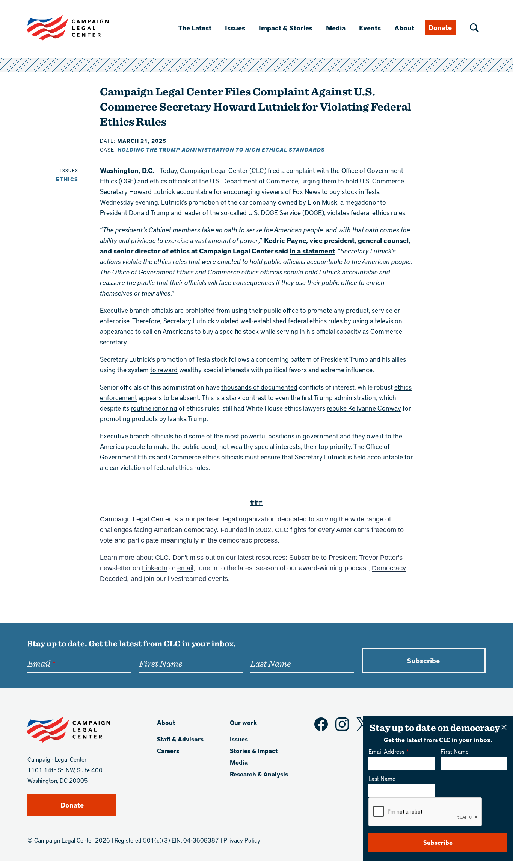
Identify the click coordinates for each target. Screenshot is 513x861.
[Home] (80, 28)
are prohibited (195, 310)
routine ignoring (154, 407)
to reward (164, 369)
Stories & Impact (254, 751)
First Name (455, 751)
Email (38, 663)
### (256, 501)
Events (370, 27)
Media (336, 27)
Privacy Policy (241, 840)
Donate (440, 27)
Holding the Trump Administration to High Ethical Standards (221, 149)
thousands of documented (259, 386)
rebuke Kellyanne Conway (364, 407)
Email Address (386, 751)
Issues (235, 27)
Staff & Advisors (180, 739)
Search (474, 28)
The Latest (194, 27)
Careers (168, 751)
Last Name (381, 778)
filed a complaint (291, 170)
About (404, 27)
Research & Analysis (259, 774)
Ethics (67, 179)
